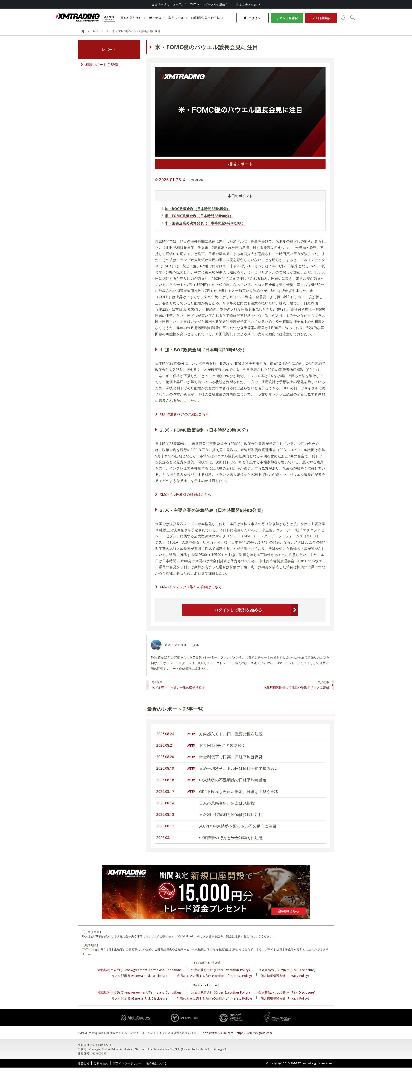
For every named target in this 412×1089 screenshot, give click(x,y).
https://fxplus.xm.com (218, 1033)
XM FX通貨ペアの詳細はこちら (184, 414)
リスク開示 (207, 936)
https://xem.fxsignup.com (254, 1033)
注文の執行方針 (220, 970)
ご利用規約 (101, 1063)
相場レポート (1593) (101, 64)
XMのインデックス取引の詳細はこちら (191, 587)
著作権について (156, 1063)
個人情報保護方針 (285, 976)
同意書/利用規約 (140, 970)
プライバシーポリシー (127, 1063)
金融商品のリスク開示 (286, 970)
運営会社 (83, 1063)
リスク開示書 (140, 976)
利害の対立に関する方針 (214, 976)
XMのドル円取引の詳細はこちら (185, 494)
